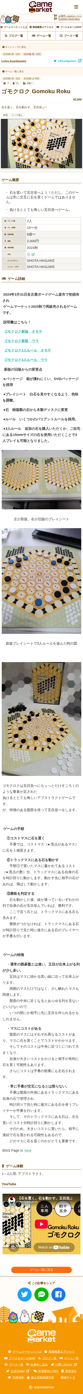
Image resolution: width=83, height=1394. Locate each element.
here (28, 1150)
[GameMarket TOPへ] (41, 1336)
